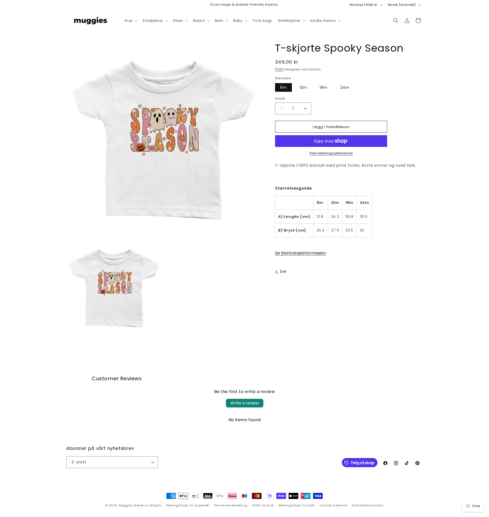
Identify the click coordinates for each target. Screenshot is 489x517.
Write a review (244, 403)
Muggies (126, 505)
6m (283, 87)
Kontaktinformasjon (368, 505)
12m (303, 87)
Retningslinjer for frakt (297, 505)
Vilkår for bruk (263, 505)
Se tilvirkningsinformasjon (300, 253)
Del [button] (283, 271)
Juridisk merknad (333, 505)
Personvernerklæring (230, 505)
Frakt (279, 69)
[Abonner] (152, 462)
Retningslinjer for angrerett (188, 505)
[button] (131, 20)
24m (344, 87)
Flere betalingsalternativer (331, 153)
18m (324, 87)
